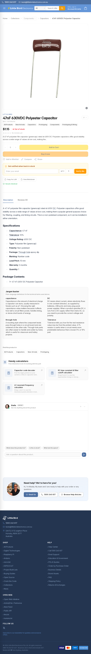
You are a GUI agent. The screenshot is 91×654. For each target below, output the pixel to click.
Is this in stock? (35, 448)
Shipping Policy (54, 581)
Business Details (54, 570)
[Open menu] (4, 8)
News (6, 589)
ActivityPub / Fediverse (13, 603)
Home (5, 18)
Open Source (9, 577)
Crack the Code (10, 581)
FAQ (50, 577)
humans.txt (8, 618)
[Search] (62, 8)
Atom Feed (8, 607)
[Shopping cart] (85, 8)
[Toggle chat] (84, 406)
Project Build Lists (11, 570)
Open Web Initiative (11, 599)
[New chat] (80, 406)
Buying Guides (9, 573)
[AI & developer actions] (85, 117)
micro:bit (7, 562)
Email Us (32, 494)
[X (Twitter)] (4, 628)
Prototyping (43, 124)
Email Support (53, 554)
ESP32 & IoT (8, 566)
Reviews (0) (23, 200)
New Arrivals (20, 124)
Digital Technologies (12, 551)
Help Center (53, 547)
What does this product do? (16, 448)
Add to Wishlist (12, 159)
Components (29, 18)
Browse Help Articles (72, 494)
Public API (8, 611)
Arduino (7, 558)
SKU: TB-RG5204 (9, 121)
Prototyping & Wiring (69, 124)
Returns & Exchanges (56, 585)
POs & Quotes (53, 562)
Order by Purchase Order (58, 566)
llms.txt (6, 614)
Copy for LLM (12, 179)
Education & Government (58, 558)
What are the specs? (51, 448)
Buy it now (45, 154)
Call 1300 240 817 (55, 551)
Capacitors (44, 18)
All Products (8, 124)
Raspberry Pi (9, 554)
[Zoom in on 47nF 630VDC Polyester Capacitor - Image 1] (45, 67)
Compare (28, 159)
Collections (15, 18)
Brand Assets (53, 573)
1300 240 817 (50, 494)
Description (8, 200)
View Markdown (29, 179)
